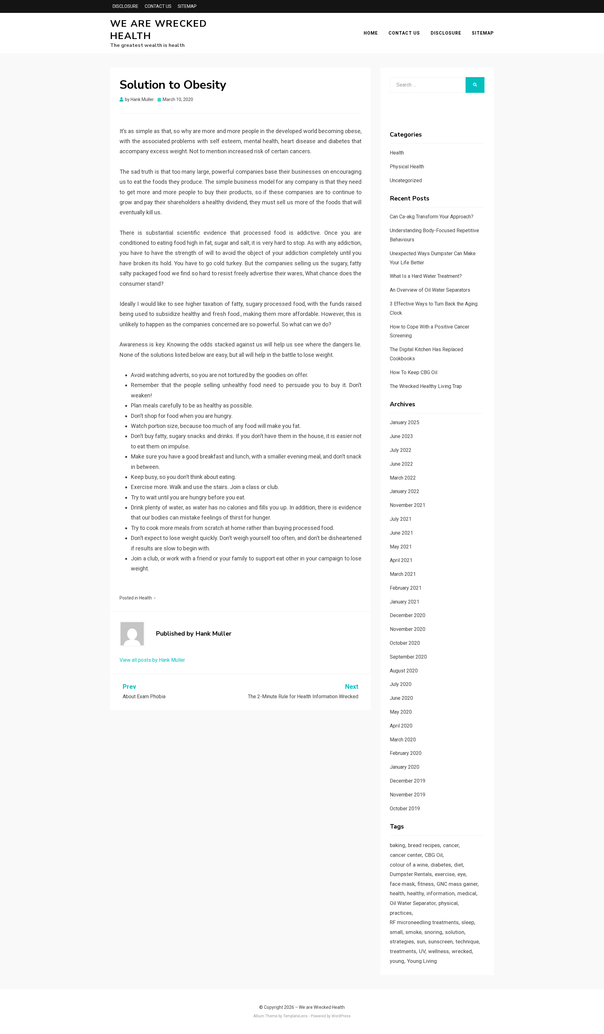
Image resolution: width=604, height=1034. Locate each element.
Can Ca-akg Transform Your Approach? (431, 217)
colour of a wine (409, 865)
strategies (402, 941)
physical (448, 903)
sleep (467, 922)
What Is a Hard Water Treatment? (426, 276)
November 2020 (407, 629)
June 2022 (401, 464)
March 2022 (403, 478)
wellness (438, 951)
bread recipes (424, 845)
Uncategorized (406, 180)
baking (397, 845)
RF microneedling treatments (424, 922)
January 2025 (404, 422)
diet (458, 865)
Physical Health (407, 167)
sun (421, 941)
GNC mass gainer (457, 884)
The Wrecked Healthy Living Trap (426, 386)
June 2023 (401, 436)
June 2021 (401, 533)
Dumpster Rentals (411, 874)
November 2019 (407, 795)
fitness (425, 884)
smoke (413, 932)
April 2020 (401, 726)
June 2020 (401, 698)
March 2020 (403, 740)
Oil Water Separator (413, 903)
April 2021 (401, 560)
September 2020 (408, 657)
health (397, 893)
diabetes (441, 865)
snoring (433, 932)
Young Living (422, 961)
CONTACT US (158, 6)
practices (401, 913)
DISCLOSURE (125, 6)
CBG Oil (434, 855)
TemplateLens (295, 1016)
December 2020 (407, 615)
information (441, 893)
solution (454, 932)
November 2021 (407, 505)
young (397, 961)
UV (422, 951)
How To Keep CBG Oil (413, 372)
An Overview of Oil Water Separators (430, 290)
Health (145, 597)
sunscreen (440, 941)
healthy (415, 893)
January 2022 (404, 491)
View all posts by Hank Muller (152, 660)
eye (461, 874)
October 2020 (405, 643)
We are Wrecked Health (158, 29)
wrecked (462, 951)
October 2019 (405, 809)
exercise (445, 874)
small (396, 932)
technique (467, 941)
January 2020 (404, 767)
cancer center (406, 855)
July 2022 (400, 450)
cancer (451, 845)
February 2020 (406, 753)
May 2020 (401, 712)
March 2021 (403, 574)
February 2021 (406, 588)
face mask (402, 884)
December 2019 (407, 781)
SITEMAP (187, 6)
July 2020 (400, 684)
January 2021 (404, 602)
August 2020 (404, 671)
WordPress (341, 1016)
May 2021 (401, 547)
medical (466, 893)
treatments (403, 951)
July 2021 (400, 519)
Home (371, 33)
